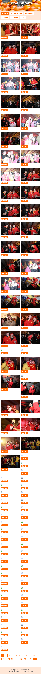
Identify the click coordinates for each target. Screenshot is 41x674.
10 (34, 655)
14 (16, 659)
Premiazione (16, 13)
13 (12, 659)
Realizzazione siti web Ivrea (23, 672)
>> (35, 659)
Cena (23, 17)
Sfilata (5, 13)
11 (3, 659)
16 (25, 659)
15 (21, 659)
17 (30, 659)
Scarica (4, 38)
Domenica (29, 13)
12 (8, 659)
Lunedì (5, 17)
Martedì (14, 17)
